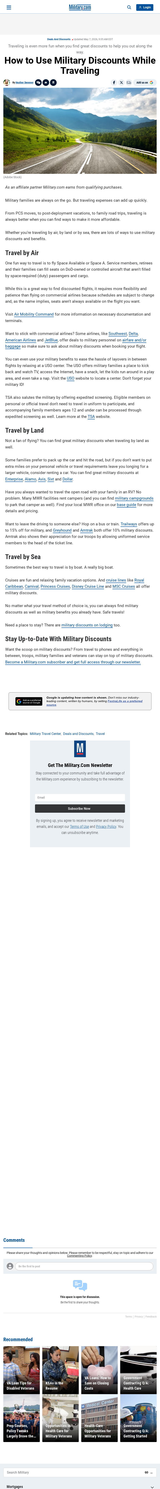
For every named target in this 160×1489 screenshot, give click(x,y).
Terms (128, 1316)
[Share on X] (121, 82)
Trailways (129, 524)
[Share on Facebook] (114, 82)
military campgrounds (134, 498)
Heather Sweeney (24, 82)
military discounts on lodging (87, 625)
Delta (133, 333)
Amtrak (86, 530)
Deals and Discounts (58, 39)
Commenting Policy (79, 1255)
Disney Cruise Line (88, 586)
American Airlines (20, 340)
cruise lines (116, 580)
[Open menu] (9, 7)
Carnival (32, 586)
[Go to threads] (38, 82)
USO (70, 378)
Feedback (151, 1316)
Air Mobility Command (34, 314)
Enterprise (14, 479)
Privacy (139, 1316)
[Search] (129, 7)
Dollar (67, 479)
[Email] (129, 82)
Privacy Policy (106, 826)
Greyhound (62, 530)
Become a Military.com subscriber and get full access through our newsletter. (73, 662)
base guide (126, 504)
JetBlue (51, 340)
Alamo (30, 479)
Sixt (51, 479)
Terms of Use (79, 826)
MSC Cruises (123, 586)
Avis (42, 479)
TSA (91, 416)
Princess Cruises (55, 586)
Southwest (118, 333)
